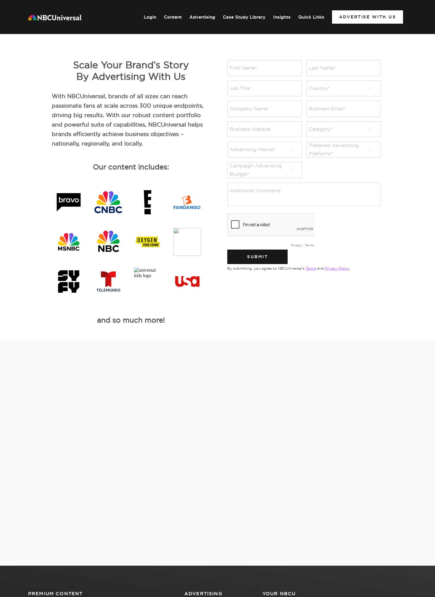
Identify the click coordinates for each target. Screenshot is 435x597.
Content (173, 17)
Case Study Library (244, 17)
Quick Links (311, 17)
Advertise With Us (367, 16)
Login (150, 17)
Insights (282, 17)
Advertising (202, 17)
